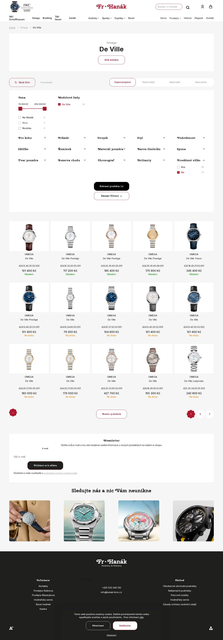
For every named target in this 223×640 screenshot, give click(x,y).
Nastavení (111, 635)
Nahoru (13, 412)
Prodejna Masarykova (43, 595)
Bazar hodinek (43, 604)
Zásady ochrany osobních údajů (179, 604)
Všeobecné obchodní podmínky (179, 586)
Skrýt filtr (24, 82)
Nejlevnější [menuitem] (149, 82)
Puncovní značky (180, 595)
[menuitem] (19, 18)
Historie (188, 18)
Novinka (33, 128)
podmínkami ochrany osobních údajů (60, 473)
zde (141, 617)
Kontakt (210, 18)
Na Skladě (33, 117)
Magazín (199, 18)
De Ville (73, 104)
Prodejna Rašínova (43, 590)
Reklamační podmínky (179, 590)
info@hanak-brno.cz (111, 592)
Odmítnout (98, 625)
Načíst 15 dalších (111, 414)
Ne (192, 172)
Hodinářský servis (43, 599)
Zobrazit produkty (111, 186)
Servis (163, 18)
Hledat (187, 7)
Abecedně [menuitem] (200, 82)
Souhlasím (125, 625)
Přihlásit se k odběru (45, 465)
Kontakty (43, 586)
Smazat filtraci (110, 195)
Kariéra (43, 608)
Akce (33, 122)
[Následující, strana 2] (209, 414)
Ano (192, 167)
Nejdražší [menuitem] (175, 82)
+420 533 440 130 (111, 587)
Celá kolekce (111, 60)
